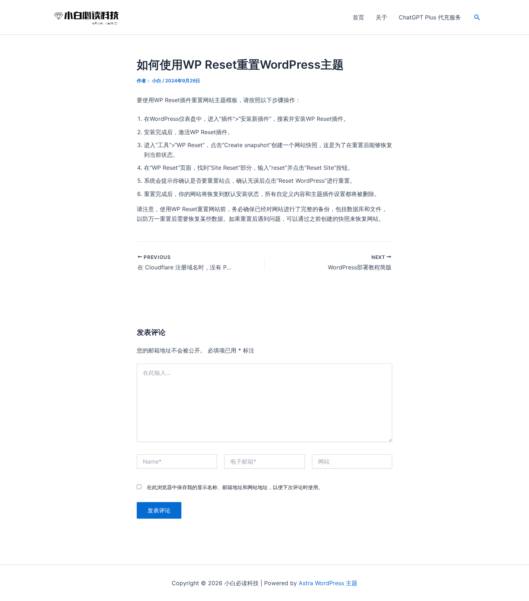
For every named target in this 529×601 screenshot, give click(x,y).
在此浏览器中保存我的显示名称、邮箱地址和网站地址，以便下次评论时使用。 (235, 487)
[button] (477, 17)
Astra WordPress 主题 (328, 583)
